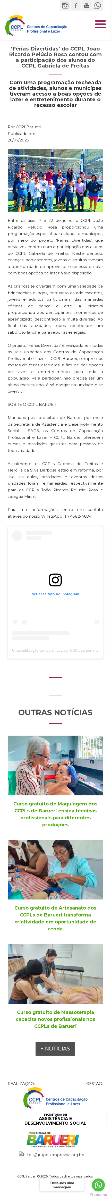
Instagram (65, 5)
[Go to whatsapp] (98, 1185)
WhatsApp (97, 5)
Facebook (76, 5)
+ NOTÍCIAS (55, 1049)
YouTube (87, 5)
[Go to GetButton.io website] (98, 1195)
